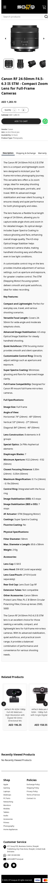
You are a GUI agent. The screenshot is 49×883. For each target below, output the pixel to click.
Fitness (6, 822)
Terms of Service (33, 795)
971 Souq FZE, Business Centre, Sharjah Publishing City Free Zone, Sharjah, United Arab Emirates (26, 849)
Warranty (42, 153)
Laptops (6, 791)
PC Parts (6, 798)
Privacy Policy (32, 791)
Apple (5, 784)
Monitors (7, 805)
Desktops (7, 795)
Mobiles (6, 808)
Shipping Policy (33, 788)
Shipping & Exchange (26, 153)
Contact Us (31, 798)
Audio (5, 815)
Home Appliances (10, 829)
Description (8, 153)
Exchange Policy (33, 784)
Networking (8, 801)
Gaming (6, 788)
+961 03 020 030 (13, 855)
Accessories (8, 819)
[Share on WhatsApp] (45, 121)
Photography (8, 826)
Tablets (6, 812)
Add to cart (21, 121)
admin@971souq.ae (15, 859)
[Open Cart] (44, 7)
